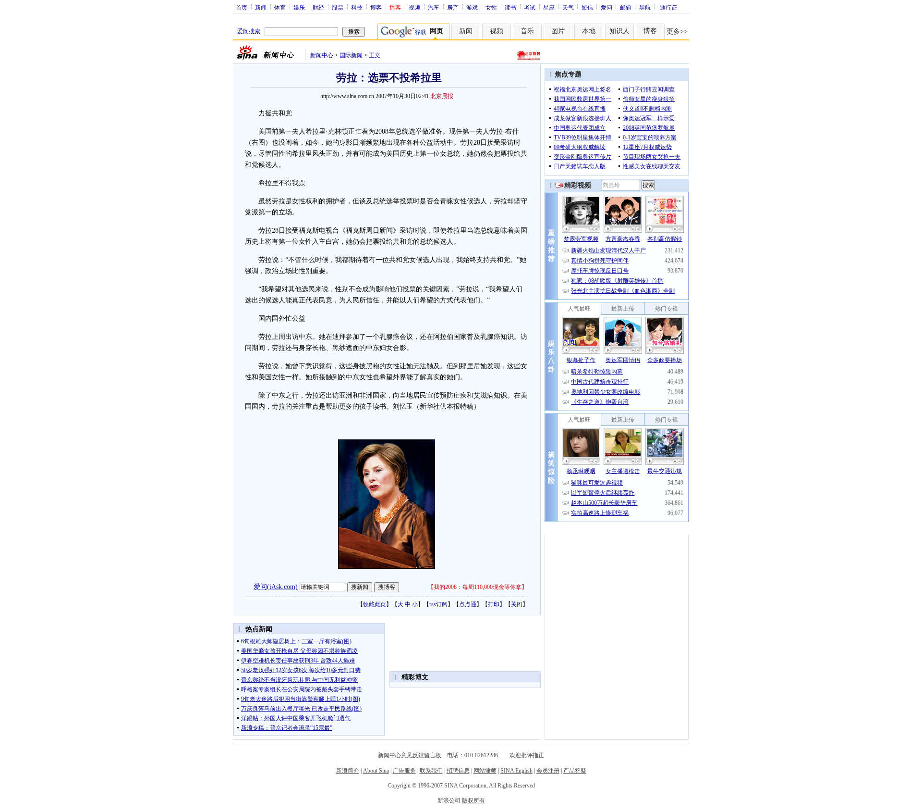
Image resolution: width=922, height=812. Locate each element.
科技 (357, 7)
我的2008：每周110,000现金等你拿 (478, 587)
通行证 (668, 7)
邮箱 (625, 7)
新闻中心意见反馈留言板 (409, 755)
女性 (491, 7)
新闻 (261, 7)
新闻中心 (321, 55)
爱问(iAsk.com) (276, 586)
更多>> (677, 31)
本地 (588, 31)
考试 (529, 7)
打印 (493, 604)
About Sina (376, 770)
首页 (241, 7)
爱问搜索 (248, 31)
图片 (558, 31)
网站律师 (485, 770)
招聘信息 (458, 770)
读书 (510, 7)
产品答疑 (574, 770)
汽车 (433, 7)
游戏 (472, 7)
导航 (645, 7)
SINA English (516, 770)
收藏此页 (374, 604)
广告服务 (404, 770)
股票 (337, 7)
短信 (587, 7)
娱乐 (299, 7)
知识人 (619, 31)
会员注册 (547, 770)
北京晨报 (441, 96)
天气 (568, 7)
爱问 (606, 7)
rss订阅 (438, 604)
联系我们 (431, 770)
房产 (453, 7)
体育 (280, 7)
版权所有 (473, 800)
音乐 (527, 31)
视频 (414, 7)
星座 (549, 7)
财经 (318, 7)
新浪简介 (347, 770)
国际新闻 (351, 55)
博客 (376, 7)
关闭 (516, 604)
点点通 (467, 604)
